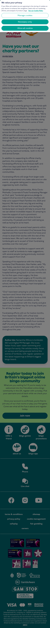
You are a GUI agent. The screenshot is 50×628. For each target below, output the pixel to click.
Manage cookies (25, 15)
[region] (25, 16)
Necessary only (25, 22)
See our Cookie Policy (35, 11)
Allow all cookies (25, 28)
